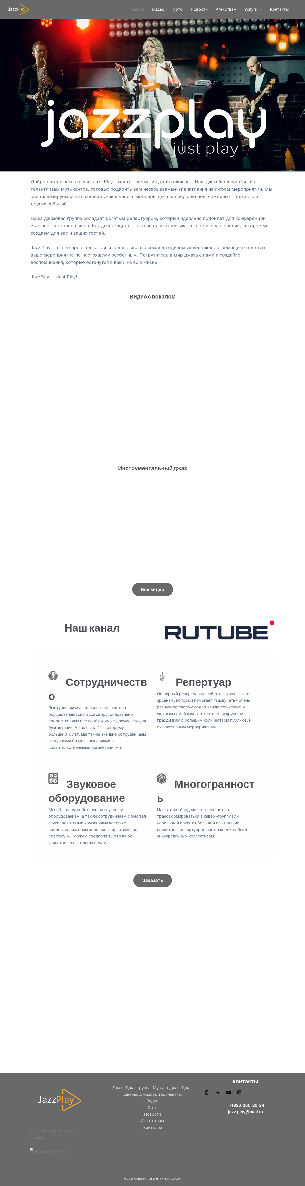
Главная (136, 9)
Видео (158, 9)
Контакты (279, 9)
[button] (259, 9)
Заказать (152, 880)
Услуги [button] (250, 9)
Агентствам (152, 1120)
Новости (199, 9)
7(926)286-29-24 (246, 1105)
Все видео (152, 589)
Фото (177, 9)
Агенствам (226, 9)
